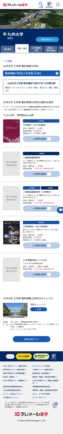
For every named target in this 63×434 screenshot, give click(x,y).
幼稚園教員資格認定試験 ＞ (41, 386)
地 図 (39, 309)
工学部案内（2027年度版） (36, 226)
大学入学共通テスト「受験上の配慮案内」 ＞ (45, 381)
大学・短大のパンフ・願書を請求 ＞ (15, 366)
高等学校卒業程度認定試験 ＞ (13, 386)
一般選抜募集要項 (31, 157)
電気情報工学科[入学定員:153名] (23, 73)
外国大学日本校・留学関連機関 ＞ (14, 373)
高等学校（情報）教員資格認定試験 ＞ (45, 390)
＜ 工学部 (7, 61)
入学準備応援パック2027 (35, 260)
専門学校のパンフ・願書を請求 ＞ (14, 369)
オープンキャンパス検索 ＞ (41, 366)
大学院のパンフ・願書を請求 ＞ (43, 369)
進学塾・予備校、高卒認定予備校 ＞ (44, 377)
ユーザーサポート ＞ (39, 397)
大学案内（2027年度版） (35, 124)
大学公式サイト (47, 39)
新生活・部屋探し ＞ (10, 377)
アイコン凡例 (8, 115)
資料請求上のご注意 (25, 115)
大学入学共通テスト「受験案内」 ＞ (15, 380)
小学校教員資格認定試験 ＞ (12, 390)
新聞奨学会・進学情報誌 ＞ (41, 373)
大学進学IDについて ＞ (11, 397)
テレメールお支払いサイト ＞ (13, 394)
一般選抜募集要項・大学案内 (37, 191)
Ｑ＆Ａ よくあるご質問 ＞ (41, 394)
